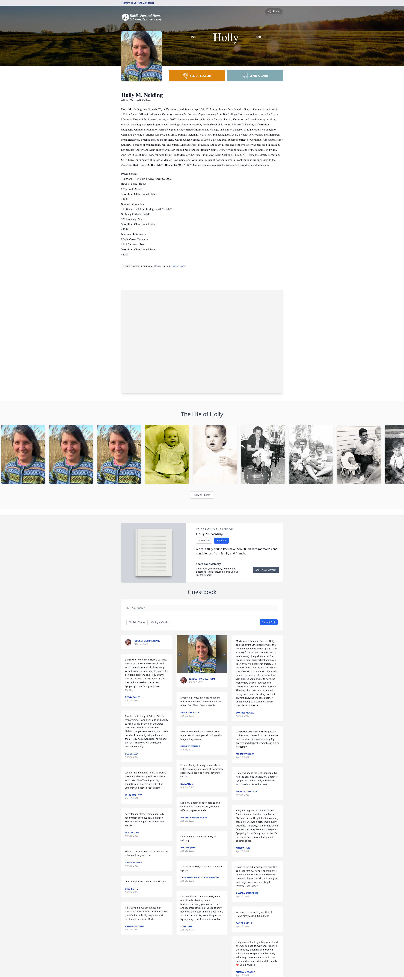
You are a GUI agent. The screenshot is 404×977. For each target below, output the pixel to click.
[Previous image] (180, 654)
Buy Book (221, 540)
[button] (202, 654)
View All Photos (202, 494)
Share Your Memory (265, 569)
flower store (178, 266)
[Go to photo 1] (201, 671)
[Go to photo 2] (203, 671)
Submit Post (268, 622)
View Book (204, 540)
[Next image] (224, 654)
